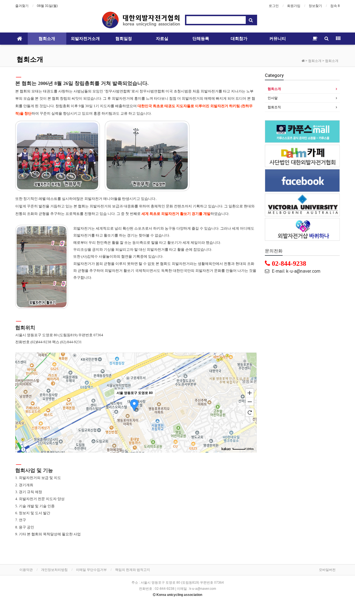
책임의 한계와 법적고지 (132, 570)
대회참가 (239, 38)
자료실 (162, 38)
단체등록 (200, 38)
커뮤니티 (277, 38)
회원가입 (293, 6)
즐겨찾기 (22, 6)
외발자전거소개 (85, 38)
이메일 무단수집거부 (91, 570)
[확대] (249, 392)
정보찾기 (315, 6)
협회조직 (274, 107)
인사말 (273, 98)
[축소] (249, 402)
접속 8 (335, 6)
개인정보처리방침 (54, 570)
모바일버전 (327, 570)
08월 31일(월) (47, 6)
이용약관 (26, 570)
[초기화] (249, 412)
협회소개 (47, 38)
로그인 (274, 6)
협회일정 (123, 38)
